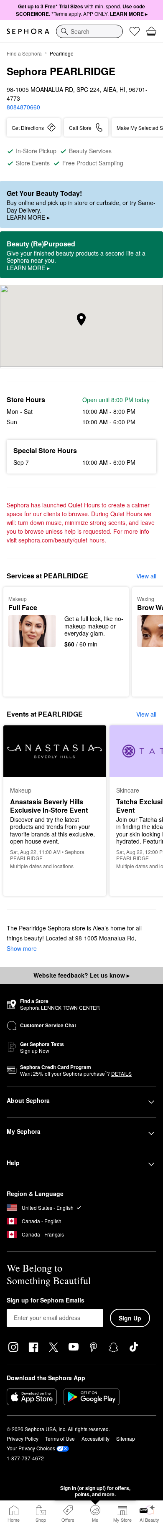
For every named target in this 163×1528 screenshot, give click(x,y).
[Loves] (134, 31)
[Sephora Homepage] (28, 31)
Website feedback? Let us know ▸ (81, 975)
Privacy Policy (22, 1438)
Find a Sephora (24, 53)
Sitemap (125, 1438)
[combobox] (89, 31)
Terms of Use (60, 1438)
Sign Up (130, 1318)
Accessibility (96, 1438)
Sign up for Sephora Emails (45, 1300)
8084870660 (23, 107)
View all (146, 576)
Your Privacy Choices (31, 1448)
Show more (22, 948)
